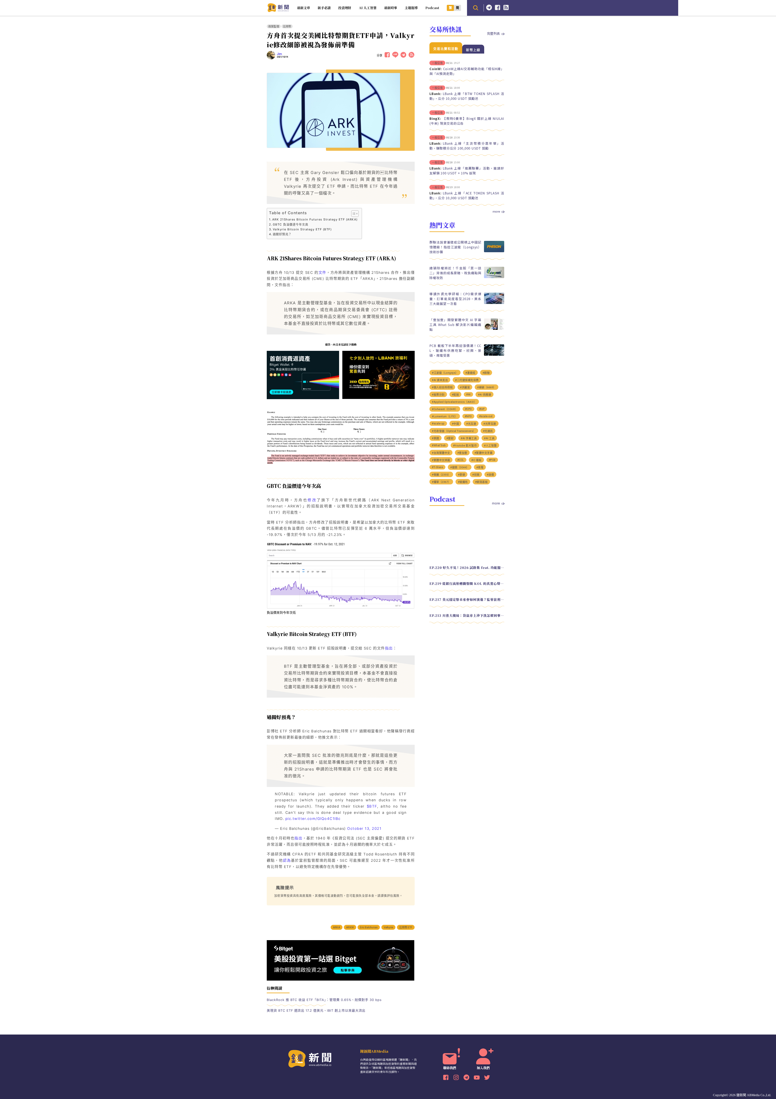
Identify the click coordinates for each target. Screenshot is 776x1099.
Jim (279, 54)
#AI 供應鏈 (484, 394)
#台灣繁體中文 (441, 452)
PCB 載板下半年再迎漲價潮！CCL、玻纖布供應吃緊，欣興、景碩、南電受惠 (455, 350)
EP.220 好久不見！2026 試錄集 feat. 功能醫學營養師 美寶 (466, 567)
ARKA (336, 927)
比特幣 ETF (405, 927)
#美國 (435, 438)
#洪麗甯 (465, 387)
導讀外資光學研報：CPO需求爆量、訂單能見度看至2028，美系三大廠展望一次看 (455, 298)
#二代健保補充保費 (467, 380)
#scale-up (438, 423)
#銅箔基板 (481, 481)
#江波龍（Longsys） (445, 372)
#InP (482, 408)
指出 (389, 648)
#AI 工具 (489, 438)
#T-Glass (437, 467)
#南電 (480, 467)
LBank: (435, 93)
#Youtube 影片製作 (465, 445)
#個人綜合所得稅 (442, 387)
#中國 (455, 423)
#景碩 (461, 474)
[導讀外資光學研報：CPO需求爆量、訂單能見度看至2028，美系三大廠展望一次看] (494, 303)
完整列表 (493, 33)
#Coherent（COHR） (445, 409)
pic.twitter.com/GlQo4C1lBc (313, 818)
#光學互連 (489, 423)
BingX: (435, 118)
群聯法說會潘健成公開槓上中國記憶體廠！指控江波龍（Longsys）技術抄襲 (455, 247)
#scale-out (486, 416)
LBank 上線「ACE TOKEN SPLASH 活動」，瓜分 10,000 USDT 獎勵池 (466, 195)
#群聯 (486, 372)
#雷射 (450, 438)
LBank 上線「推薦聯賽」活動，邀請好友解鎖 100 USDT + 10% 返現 (466, 170)
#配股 (455, 394)
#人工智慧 (490, 445)
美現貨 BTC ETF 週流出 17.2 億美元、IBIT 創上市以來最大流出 (316, 1010)
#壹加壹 (462, 452)
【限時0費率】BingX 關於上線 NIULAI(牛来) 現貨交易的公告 (466, 121)
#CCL (460, 459)
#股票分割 (438, 394)
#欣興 (476, 474)
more (496, 211)
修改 (312, 500)
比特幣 (287, 26)
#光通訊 (488, 430)
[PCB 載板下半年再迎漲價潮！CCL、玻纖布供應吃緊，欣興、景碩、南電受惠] (494, 354)
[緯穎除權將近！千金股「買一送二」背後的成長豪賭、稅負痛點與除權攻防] (494, 277)
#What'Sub (439, 445)
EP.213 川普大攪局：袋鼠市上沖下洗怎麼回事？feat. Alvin (466, 615)
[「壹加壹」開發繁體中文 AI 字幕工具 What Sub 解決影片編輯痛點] (494, 328)
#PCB (492, 459)
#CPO (468, 408)
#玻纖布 (463, 481)
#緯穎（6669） (486, 387)
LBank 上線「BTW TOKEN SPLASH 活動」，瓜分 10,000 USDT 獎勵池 (466, 96)
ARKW (350, 927)
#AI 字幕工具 (469, 438)
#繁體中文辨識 (441, 460)
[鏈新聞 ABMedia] (278, 11)
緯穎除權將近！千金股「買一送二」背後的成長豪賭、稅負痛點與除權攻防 (455, 273)
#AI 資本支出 (440, 380)
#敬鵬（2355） (441, 474)
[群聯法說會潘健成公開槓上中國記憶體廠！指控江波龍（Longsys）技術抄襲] (494, 251)
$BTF (372, 806)
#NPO (468, 416)
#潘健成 (470, 372)
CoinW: (435, 68)
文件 (322, 272)
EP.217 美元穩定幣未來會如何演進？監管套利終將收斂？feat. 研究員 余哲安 (466, 599)
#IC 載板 (476, 460)
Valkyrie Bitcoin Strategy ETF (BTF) (302, 229)
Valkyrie (388, 927)
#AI (468, 394)
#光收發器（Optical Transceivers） (454, 430)
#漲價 (490, 474)
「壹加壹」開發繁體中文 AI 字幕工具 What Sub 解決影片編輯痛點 (455, 324)
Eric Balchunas (368, 927)
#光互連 (471, 423)
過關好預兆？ (282, 234)
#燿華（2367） (441, 481)
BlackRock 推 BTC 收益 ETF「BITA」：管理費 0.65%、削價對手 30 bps (324, 1000)
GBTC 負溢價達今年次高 (290, 224)
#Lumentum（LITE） (445, 416)
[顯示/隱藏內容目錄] (353, 213)
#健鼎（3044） (459, 467)
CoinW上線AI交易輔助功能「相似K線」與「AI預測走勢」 (466, 71)
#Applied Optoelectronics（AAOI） (454, 401)
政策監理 (273, 26)
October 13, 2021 (364, 828)
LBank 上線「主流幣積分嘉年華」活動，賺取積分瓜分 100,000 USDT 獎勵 (466, 146)
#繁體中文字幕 (483, 452)
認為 (287, 860)
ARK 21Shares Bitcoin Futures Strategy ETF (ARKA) (315, 219)
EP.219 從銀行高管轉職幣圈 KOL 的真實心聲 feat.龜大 (466, 583)
